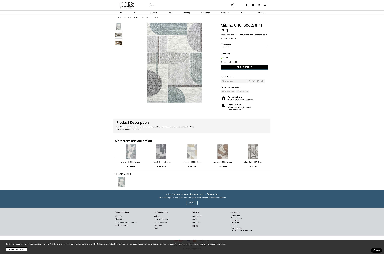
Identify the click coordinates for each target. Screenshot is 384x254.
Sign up (192, 203)
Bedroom (153, 13)
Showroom (120, 219)
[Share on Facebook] (249, 81)
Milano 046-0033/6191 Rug (253, 162)
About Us (119, 216)
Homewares (205, 13)
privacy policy (156, 244)
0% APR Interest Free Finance (126, 222)
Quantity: (224, 62)
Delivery (157, 216)
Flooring (187, 13)
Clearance (225, 13)
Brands (243, 13)
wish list (229, 81)
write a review (242, 91)
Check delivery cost (235, 110)
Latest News (197, 216)
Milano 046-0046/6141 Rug (161, 162)
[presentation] (114, 157)
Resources (158, 225)
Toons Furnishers (127, 5)
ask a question (228, 91)
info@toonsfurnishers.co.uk (242, 230)
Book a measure (122, 225)
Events (194, 219)
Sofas (170, 13)
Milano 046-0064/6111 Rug (223, 162)
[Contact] (247, 5)
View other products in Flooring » (128, 129)
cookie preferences (218, 244)
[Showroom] (253, 5)
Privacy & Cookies (160, 222)
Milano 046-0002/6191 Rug (192, 162)
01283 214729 (237, 228)
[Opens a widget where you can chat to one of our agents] (376, 250)
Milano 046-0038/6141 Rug (130, 162)
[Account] (259, 5)
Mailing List (196, 222)
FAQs (156, 228)
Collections (261, 13)
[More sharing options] (262, 81)
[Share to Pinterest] (258, 81)
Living (120, 13)
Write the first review (228, 38)
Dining (136, 13)
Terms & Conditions (161, 219)
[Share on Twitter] (254, 81)
